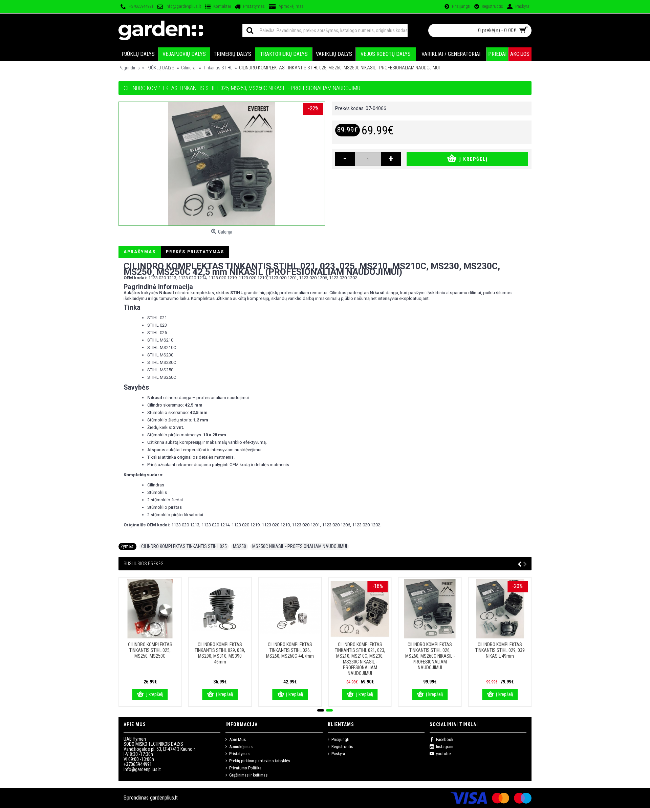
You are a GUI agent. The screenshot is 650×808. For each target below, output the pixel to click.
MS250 (239, 546)
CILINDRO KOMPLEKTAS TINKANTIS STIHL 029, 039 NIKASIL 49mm (500, 650)
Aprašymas (140, 251)
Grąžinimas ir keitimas (248, 775)
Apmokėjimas (241, 746)
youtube (443, 753)
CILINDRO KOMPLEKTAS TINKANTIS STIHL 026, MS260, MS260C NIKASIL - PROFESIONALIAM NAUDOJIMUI (430, 656)
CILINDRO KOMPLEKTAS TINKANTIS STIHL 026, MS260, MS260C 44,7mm (290, 650)
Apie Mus (237, 739)
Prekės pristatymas (195, 251)
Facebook (444, 739)
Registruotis (342, 746)
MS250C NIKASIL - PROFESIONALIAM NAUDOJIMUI (299, 546)
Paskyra (338, 753)
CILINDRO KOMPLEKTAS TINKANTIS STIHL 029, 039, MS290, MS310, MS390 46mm (220, 653)
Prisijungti (340, 739)
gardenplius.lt (164, 797)
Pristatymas (239, 753)
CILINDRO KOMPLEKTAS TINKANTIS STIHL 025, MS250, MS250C (150, 650)
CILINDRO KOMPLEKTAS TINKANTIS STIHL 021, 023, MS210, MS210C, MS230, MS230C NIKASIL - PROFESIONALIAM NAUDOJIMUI (360, 659)
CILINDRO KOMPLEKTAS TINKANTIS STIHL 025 (184, 546)
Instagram (444, 746)
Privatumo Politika (245, 767)
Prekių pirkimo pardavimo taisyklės (259, 760)
